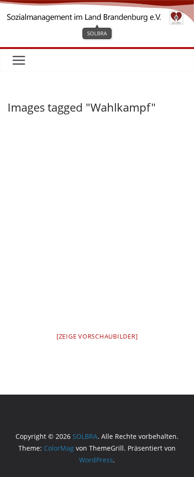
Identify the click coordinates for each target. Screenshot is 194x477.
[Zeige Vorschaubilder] (97, 336)
